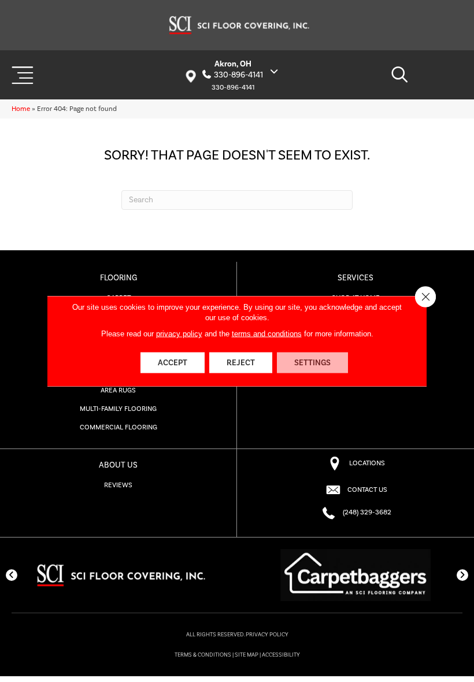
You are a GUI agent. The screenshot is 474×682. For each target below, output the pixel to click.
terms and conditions (267, 333)
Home (21, 109)
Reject (241, 363)
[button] (11, 575)
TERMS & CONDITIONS (203, 654)
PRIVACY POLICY (267, 634)
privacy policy (179, 333)
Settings (312, 363)
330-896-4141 (238, 75)
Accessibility (281, 654)
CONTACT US (367, 489)
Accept (172, 363)
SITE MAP (246, 654)
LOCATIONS (367, 463)
